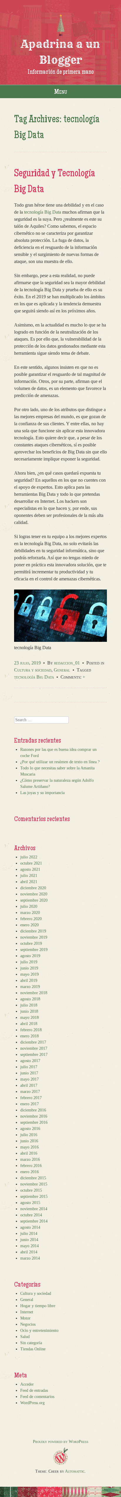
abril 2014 (28, 1252)
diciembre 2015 (33, 1178)
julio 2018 (28, 1005)
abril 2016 (28, 1153)
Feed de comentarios (37, 1396)
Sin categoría (31, 1343)
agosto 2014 (30, 1227)
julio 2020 (28, 906)
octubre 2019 (31, 943)
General (62, 669)
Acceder (27, 1384)
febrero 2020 (31, 919)
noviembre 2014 (33, 1209)
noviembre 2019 (33, 937)
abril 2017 (28, 1085)
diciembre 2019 (33, 931)
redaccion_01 (67, 662)
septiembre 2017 (34, 1054)
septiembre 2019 (34, 949)
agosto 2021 (30, 869)
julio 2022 (28, 857)
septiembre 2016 (34, 1122)
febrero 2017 (31, 1098)
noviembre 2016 (33, 1116)
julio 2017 (28, 1067)
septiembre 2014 (34, 1221)
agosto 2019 (30, 956)
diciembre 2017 (33, 1042)
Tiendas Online (33, 1349)
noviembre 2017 (33, 1048)
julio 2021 (28, 875)
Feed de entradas (34, 1390)
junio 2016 (29, 1141)
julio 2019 (28, 962)
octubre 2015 (31, 1190)
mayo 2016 (29, 1147)
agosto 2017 (30, 1061)
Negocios (28, 1324)
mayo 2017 (29, 1079)
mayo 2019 (29, 974)
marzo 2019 (30, 986)
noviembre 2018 (33, 993)
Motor (25, 1318)
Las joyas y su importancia (42, 793)
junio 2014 (29, 1240)
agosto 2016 (30, 1128)
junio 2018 (29, 1011)
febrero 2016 (31, 1165)
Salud (25, 1336)
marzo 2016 (30, 1159)
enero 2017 (29, 1104)
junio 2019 (29, 968)
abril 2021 (28, 882)
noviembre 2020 (33, 894)
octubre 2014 (31, 1215)
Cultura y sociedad (32, 669)
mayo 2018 (29, 1017)
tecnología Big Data (42, 212)
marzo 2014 (30, 1258)
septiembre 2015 (34, 1196)
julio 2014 (28, 1233)
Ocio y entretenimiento (39, 1330)
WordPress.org (32, 1403)
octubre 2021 (31, 863)
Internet (26, 1312)
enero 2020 (29, 925)
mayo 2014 (29, 1246)
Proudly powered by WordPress (60, 1441)
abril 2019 (28, 980)
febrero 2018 (31, 1030)
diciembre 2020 (33, 888)
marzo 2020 (30, 912)
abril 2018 (28, 1024)
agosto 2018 (30, 999)
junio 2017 (29, 1073)
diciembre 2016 (33, 1110)
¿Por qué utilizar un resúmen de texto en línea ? (60, 762)
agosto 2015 (30, 1202)
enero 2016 (29, 1172)
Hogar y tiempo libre (37, 1306)
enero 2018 (29, 1036)
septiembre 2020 (34, 900)
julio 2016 (28, 1135)
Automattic (75, 1471)
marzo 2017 (30, 1091)
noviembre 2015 (33, 1184)
